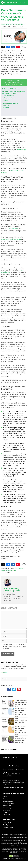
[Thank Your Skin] (9, 2)
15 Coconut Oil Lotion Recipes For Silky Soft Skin (21, 720)
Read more (4, 672)
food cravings (21, 150)
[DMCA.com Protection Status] (14, 856)
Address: (5, 772)
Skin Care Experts (8, 801)
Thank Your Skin (14, 766)
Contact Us (6, 799)
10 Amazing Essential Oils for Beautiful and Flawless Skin (20, 739)
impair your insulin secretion (11, 239)
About (5, 796)
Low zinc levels (13, 229)
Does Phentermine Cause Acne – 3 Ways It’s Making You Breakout (13, 15)
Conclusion (5, 108)
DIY (4, 829)
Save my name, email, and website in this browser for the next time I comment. (14, 647)
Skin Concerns (7, 823)
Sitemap (5, 812)
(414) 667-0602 (19, 787)
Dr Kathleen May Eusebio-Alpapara (12, 24)
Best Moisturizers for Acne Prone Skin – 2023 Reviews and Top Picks (20, 712)
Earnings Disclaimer (9, 803)
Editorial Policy (7, 810)
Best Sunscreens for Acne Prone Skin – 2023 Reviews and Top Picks (20, 730)
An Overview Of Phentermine (11, 89)
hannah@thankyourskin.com (15, 769)
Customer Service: (8, 787)
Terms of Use (7, 805)
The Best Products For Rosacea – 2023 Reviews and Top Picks (21, 703)
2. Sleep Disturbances (9, 98)
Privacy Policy (7, 808)
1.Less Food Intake (8, 95)
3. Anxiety (5, 100)
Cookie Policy (7, 814)
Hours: (5, 779)
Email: (5, 769)
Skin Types (6, 825)
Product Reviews (8, 827)
